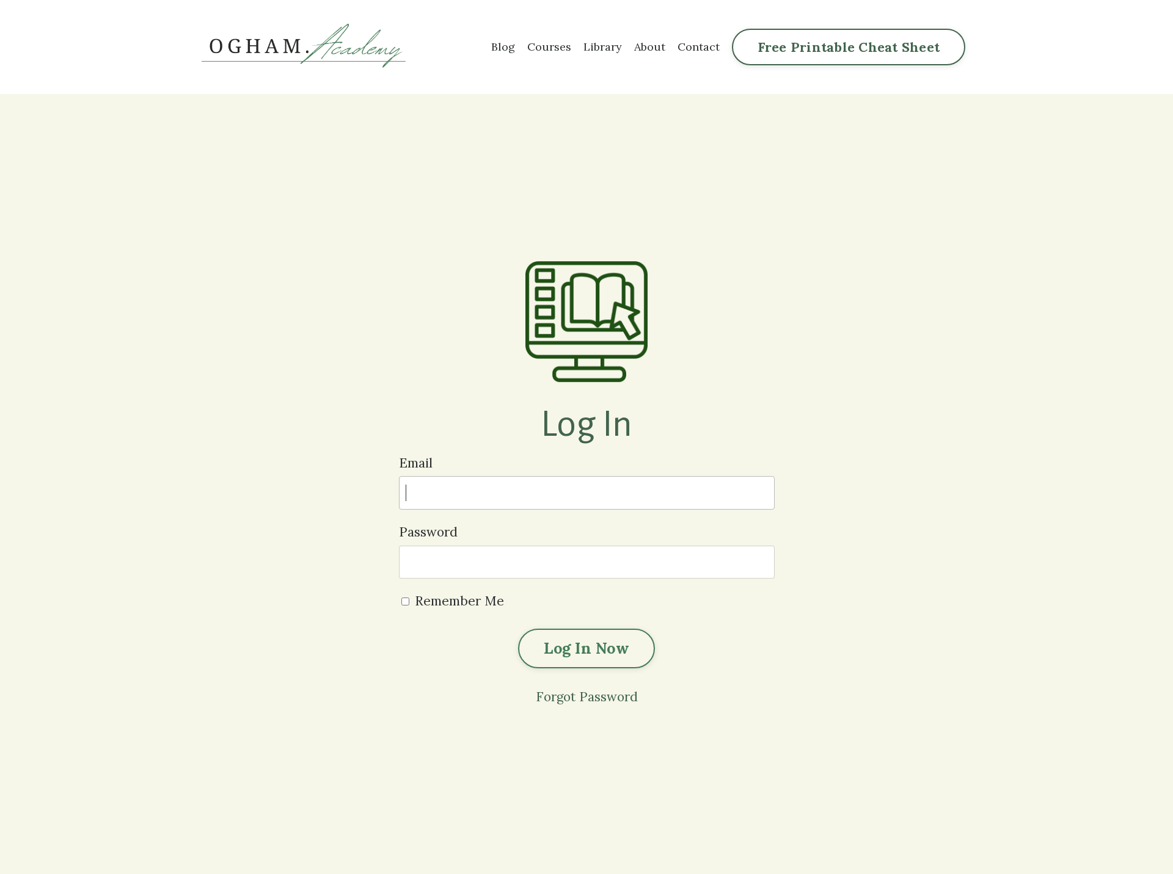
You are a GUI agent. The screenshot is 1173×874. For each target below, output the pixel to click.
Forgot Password (587, 696)
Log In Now (586, 648)
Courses (549, 47)
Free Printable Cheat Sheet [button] (849, 47)
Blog (503, 47)
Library (602, 47)
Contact (699, 47)
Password (428, 532)
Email (416, 463)
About (649, 47)
